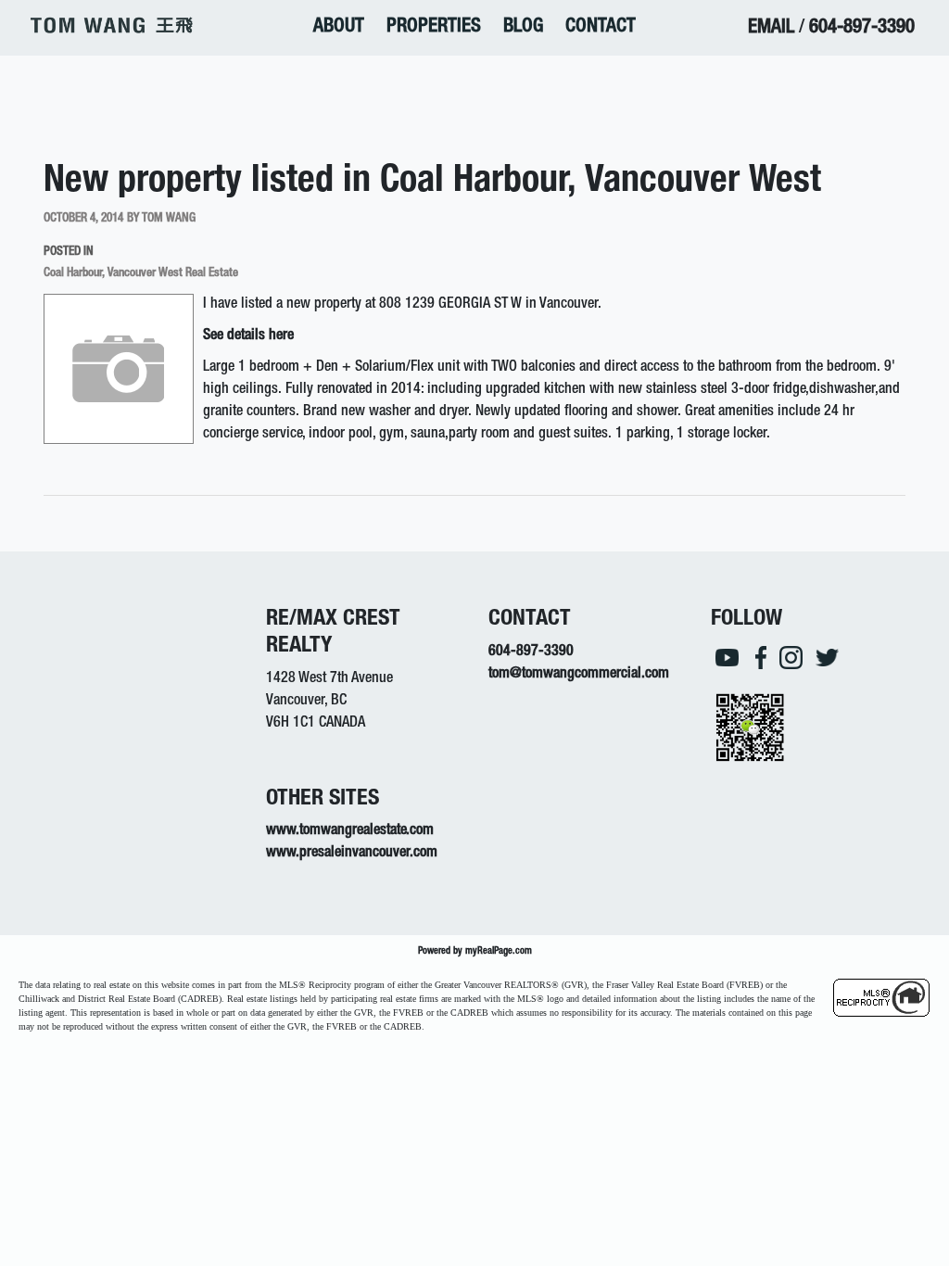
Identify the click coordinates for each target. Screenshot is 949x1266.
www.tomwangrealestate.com (350, 831)
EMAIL (771, 28)
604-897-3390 (862, 28)
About (338, 27)
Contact (600, 27)
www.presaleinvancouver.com (351, 853)
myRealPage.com (498, 951)
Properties (433, 27)
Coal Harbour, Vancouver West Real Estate (141, 273)
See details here (248, 336)
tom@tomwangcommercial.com (578, 674)
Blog (523, 27)
